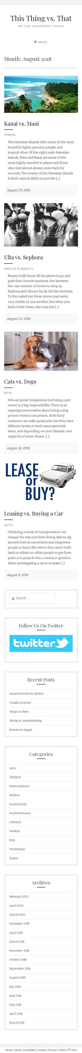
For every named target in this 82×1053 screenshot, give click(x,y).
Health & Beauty (19, 268)
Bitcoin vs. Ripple (20, 729)
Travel (10, 134)
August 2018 (17, 977)
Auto (8, 524)
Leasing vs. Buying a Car (33, 513)
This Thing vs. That (41, 18)
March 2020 (17, 914)
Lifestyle (15, 822)
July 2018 (15, 986)
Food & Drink (18, 804)
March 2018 (16, 1022)
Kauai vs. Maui (21, 123)
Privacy (52, 1050)
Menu (43, 42)
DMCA (62, 1050)
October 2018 (18, 959)
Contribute (29, 1050)
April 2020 (16, 905)
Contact (41, 1050)
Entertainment (19, 786)
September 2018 (20, 968)
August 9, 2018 (17, 575)
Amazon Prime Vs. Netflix (26, 693)
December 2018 (19, 950)
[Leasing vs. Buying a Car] (41, 501)
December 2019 (19, 923)
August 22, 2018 (18, 319)
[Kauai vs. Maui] (41, 112)
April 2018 (16, 1013)
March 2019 (16, 941)
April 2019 (16, 932)
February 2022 (19, 896)
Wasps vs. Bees (19, 711)
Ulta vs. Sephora (23, 257)
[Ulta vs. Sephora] (41, 245)
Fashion (14, 795)
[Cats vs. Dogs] (41, 370)
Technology (17, 849)
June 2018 (15, 995)
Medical (14, 831)
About (18, 1050)
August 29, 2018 (18, 190)
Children (15, 777)
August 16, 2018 (18, 448)
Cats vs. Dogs (20, 381)
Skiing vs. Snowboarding (25, 720)
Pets (8, 392)
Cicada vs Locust (20, 702)
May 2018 (15, 1004)
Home (9, 1050)
